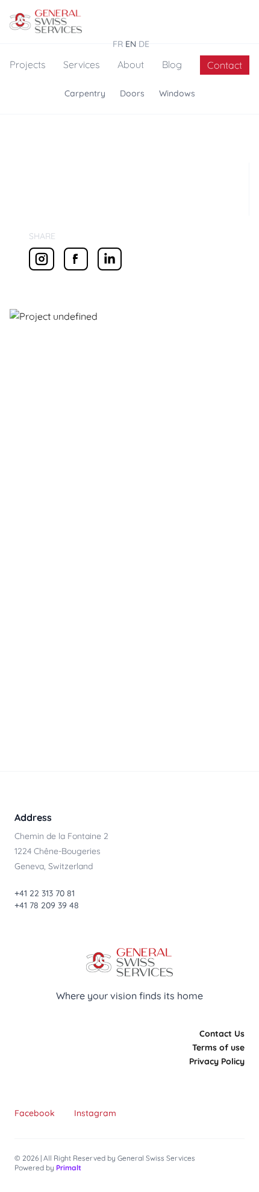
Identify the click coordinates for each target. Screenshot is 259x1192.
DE (144, 44)
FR (118, 44)
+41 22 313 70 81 (44, 893)
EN (130, 44)
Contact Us (222, 1033)
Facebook (34, 1113)
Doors (132, 93)
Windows (177, 93)
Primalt (68, 1167)
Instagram (95, 1113)
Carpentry (84, 93)
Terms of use (218, 1047)
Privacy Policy (217, 1061)
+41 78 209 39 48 (46, 905)
